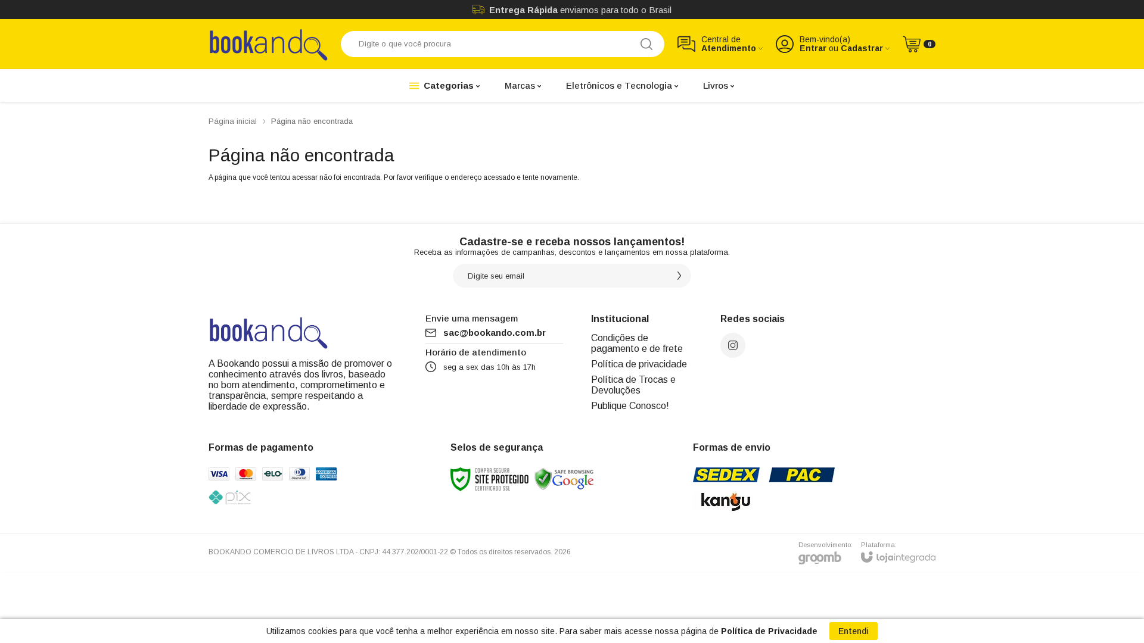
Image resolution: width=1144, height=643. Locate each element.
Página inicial (233, 121)
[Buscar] (646, 44)
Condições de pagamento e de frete (637, 343)
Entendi (853, 631)
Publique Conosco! (630, 406)
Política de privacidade (639, 364)
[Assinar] (679, 276)
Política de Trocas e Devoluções (633, 384)
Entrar (813, 48)
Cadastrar (862, 48)
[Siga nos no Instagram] (732, 345)
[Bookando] (268, 43)
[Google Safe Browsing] (564, 479)
